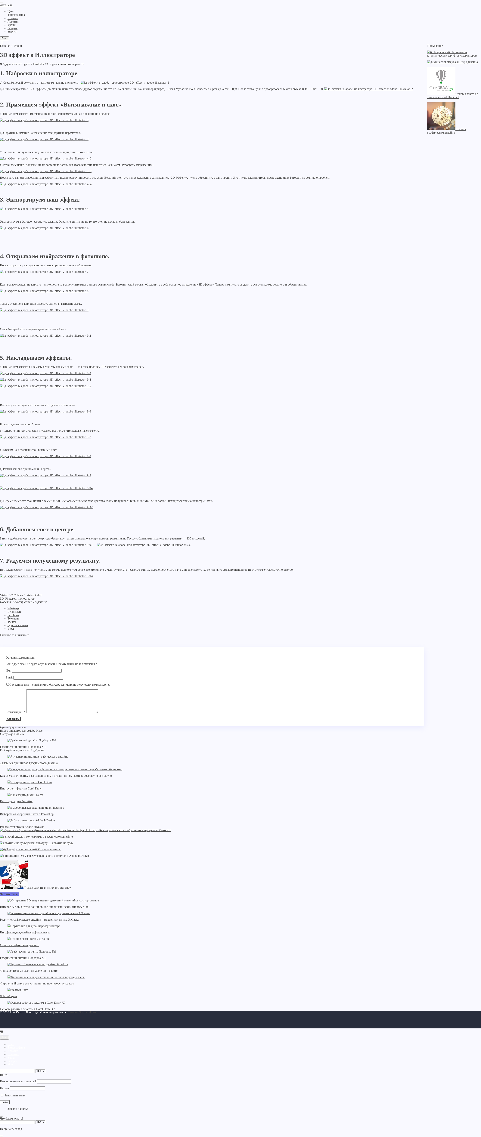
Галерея (12, 1061)
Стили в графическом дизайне (19, 945)
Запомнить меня (14, 1095)
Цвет (11, 1044)
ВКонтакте (14, 611)
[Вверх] (1, 1031)
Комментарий (16, 712)
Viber (11, 628)
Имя (8, 670)
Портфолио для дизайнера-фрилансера (25, 932)
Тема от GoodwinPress (82, 1012)
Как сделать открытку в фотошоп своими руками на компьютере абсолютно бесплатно (56, 775)
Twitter (12, 621)
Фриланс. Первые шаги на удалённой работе (28, 970)
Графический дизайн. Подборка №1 (23, 746)
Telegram (13, 618)
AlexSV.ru (6, 5)
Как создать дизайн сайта (16, 801)
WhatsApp (14, 608)
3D (2, 598)
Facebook (13, 615)
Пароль (4, 1088)
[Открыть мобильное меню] (1, 2)
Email (9, 677)
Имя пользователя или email (18, 1081)
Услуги (12, 1064)
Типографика (16, 1047)
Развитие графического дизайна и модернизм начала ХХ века (39, 919)
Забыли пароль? (18, 1108)
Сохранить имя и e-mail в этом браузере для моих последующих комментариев (59, 684)
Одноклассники (18, 625)
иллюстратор (26, 598)
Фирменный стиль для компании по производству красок (37, 983)
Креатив (13, 1050)
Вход (4, 38)
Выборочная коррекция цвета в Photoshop (27, 814)
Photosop (10, 598)
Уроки (12, 1057)
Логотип (13, 1054)
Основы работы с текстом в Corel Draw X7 (27, 1009)
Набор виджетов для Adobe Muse (21, 730)
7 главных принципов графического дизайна (29, 763)
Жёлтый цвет (8, 996)
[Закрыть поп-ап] (1, 1116)
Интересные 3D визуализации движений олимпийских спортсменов (44, 906)
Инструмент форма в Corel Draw (21, 788)
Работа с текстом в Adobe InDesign (22, 826)
